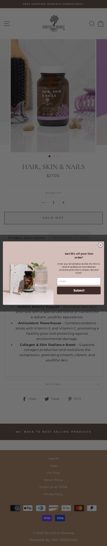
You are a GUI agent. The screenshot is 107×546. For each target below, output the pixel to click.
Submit (78, 290)
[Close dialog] (100, 244)
